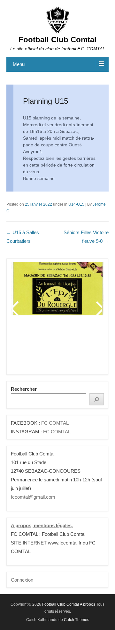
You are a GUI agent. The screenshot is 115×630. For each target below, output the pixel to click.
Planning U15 (45, 101)
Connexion (22, 580)
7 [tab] (74, 347)
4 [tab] (50, 347)
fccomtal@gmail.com (33, 497)
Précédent (16, 308)
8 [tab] (82, 347)
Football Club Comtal (57, 39)
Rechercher (24, 389)
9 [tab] (90, 347)
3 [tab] (42, 347)
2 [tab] (34, 347)
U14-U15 (76, 204)
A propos (87, 604)
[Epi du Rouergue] (57, 288)
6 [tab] (66, 347)
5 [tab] (58, 347)
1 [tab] (26, 347)
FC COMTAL (55, 423)
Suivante (99, 308)
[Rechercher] (96, 399)
